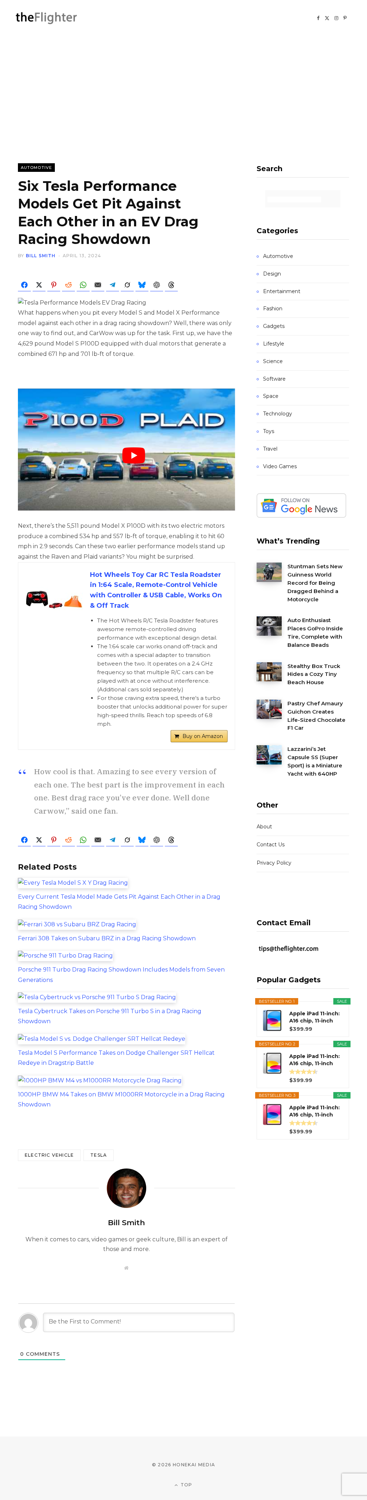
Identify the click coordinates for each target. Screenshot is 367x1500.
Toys (268, 431)
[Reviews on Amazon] (303, 1072)
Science (273, 361)
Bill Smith (41, 255)
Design (272, 274)
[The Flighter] (53, 18)
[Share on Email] (97, 284)
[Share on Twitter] (39, 284)
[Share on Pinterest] (53, 284)
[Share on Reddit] (68, 284)
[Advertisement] (183, 89)
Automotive (36, 167)
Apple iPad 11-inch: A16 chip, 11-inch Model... (314, 1017)
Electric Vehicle (49, 1155)
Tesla (98, 1155)
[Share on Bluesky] (141, 284)
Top (185, 1485)
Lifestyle (273, 343)
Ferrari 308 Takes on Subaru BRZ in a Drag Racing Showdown (107, 938)
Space (270, 396)
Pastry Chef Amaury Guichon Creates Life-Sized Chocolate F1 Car (316, 715)
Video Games (280, 466)
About (264, 826)
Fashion (272, 308)
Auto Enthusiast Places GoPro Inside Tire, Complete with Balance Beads (315, 632)
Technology (277, 413)
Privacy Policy (274, 863)
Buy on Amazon (202, 736)
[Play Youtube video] (133, 455)
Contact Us (271, 844)
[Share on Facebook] (24, 284)
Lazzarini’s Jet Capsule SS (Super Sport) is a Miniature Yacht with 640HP (314, 761)
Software (274, 379)
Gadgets (274, 326)
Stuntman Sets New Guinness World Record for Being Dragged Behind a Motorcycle (315, 582)
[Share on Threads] (171, 284)
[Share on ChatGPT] (156, 284)
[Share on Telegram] (112, 284)
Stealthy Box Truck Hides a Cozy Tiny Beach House (313, 674)
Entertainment (281, 291)
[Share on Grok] (127, 284)
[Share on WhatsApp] (83, 284)
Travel (270, 449)
